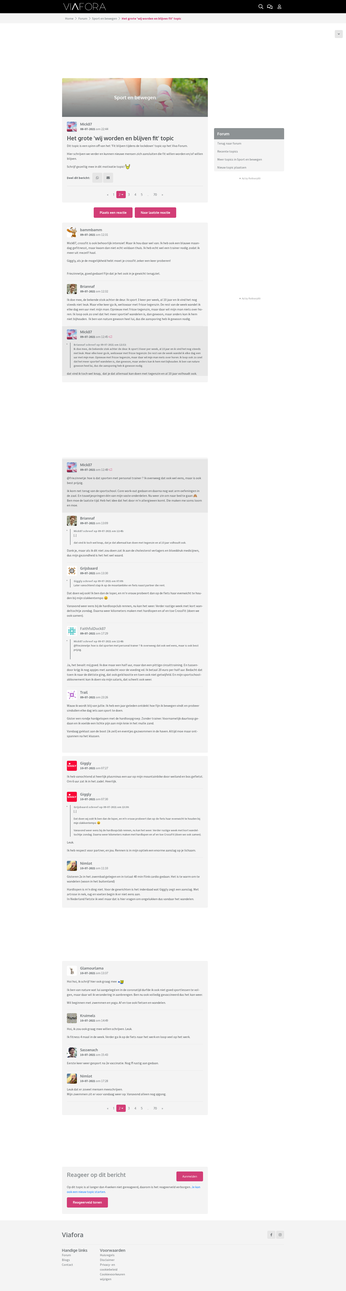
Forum (82, 18)
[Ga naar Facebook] (271, 1235)
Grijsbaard (89, 568)
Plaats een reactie (113, 213)
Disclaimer (107, 1260)
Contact (67, 1265)
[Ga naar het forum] (270, 7)
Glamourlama (92, 968)
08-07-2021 (87, 129)
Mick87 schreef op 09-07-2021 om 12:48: (99, 641)
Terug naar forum (229, 143)
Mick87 (86, 124)
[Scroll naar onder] (339, 34)
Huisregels (107, 1255)
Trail (84, 692)
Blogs (66, 1260)
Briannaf (87, 286)
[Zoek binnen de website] (261, 7)
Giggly (85, 763)
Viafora (72, 1235)
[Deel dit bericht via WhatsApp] (97, 178)
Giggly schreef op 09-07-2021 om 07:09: (99, 581)
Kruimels (87, 1015)
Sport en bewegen (104, 18)
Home (69, 18)
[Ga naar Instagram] (280, 1235)
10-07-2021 (87, 768)
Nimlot (86, 863)
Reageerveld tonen (87, 1202)
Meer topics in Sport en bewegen (239, 159)
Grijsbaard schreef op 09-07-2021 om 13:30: (101, 807)
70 (155, 195)
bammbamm (91, 230)
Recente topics (227, 151)
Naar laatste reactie (155, 213)
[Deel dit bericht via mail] (108, 178)
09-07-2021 (87, 235)
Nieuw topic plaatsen (231, 167)
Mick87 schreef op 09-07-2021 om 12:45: (99, 531)
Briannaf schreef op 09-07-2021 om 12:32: (100, 344)
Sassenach (89, 1050)
